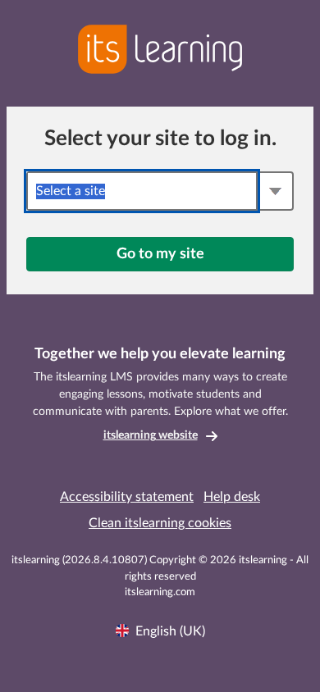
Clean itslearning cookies (160, 523)
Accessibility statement (127, 496)
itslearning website (150, 435)
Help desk (231, 496)
